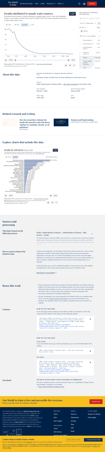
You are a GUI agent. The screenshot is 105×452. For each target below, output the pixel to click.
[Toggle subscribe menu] (84, 4)
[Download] (66, 65)
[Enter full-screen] (74, 65)
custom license (18, 422)
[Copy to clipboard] (88, 319)
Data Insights (58, 421)
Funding (73, 421)
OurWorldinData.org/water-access (13, 66)
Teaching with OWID (60, 435)
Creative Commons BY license (58, 298)
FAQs (29, 426)
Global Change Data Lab (31, 411)
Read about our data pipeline (46, 273)
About (60, 3)
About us (74, 414)
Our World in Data (13, 3)
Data (36, 3)
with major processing (70, 84)
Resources (50, 3)
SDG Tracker (58, 432)
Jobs (72, 428)
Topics (56, 414)
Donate (92, 3)
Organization (75, 417)
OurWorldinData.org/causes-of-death (13, 203)
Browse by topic (27, 3)
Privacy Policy (86, 446)
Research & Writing (94, 414)
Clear (98, 27)
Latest (43, 3)
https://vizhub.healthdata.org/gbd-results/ (51, 387)
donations (29, 442)
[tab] (8, 24)
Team (72, 424)
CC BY (25, 66)
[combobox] (79, 3)
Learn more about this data (44, 64)
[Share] (70, 65)
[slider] (15, 60)
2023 (73, 60)
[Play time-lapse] (5, 60)
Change (52, 157)
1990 (10, 60)
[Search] (79, 3)
